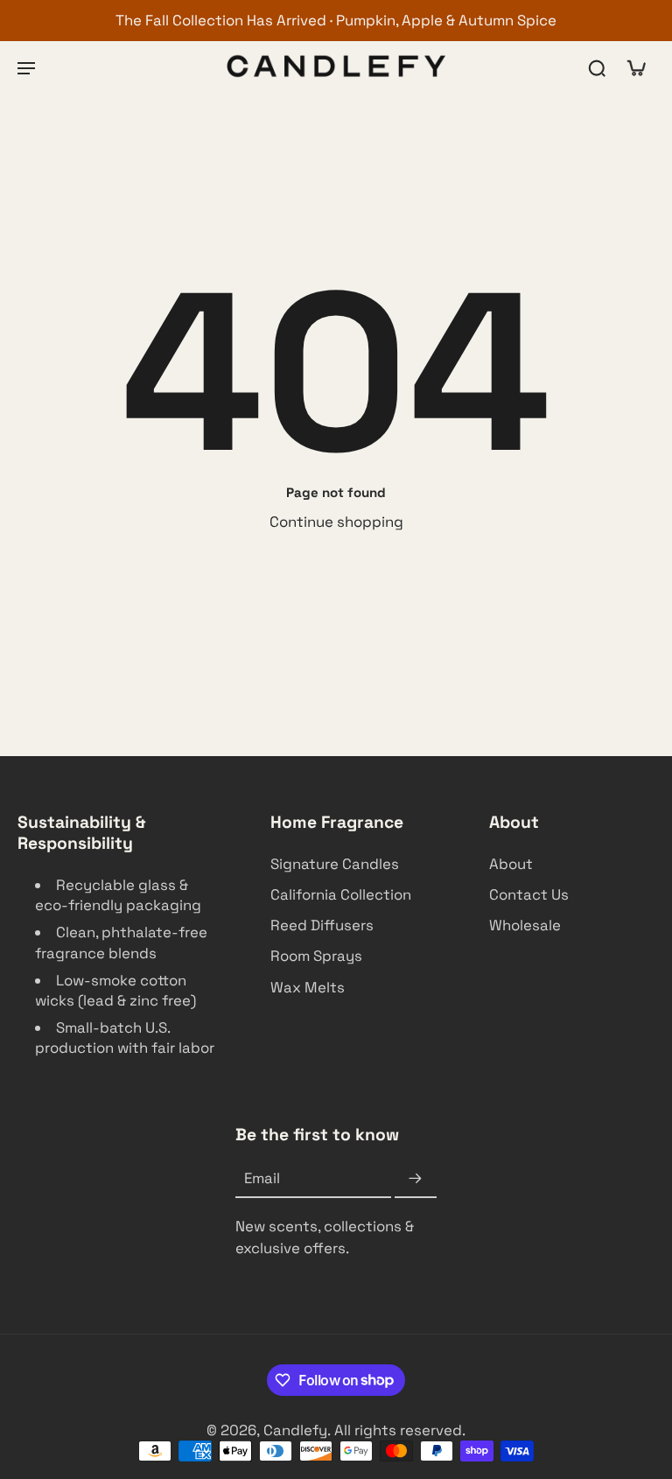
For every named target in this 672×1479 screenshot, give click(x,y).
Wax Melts (307, 987)
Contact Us (529, 895)
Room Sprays (316, 956)
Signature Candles (334, 864)
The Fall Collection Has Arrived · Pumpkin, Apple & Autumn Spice (336, 20)
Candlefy (295, 1430)
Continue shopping (336, 521)
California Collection (340, 895)
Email (262, 1178)
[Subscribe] (416, 1179)
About (511, 864)
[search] (597, 67)
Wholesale (525, 926)
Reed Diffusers (322, 926)
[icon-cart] (635, 67)
